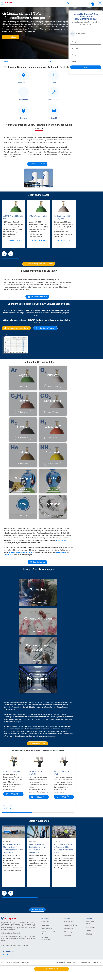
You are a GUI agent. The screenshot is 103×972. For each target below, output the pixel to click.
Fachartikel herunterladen (45, 938)
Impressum (58, 962)
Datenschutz (97, 962)
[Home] (8, 918)
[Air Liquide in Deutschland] (6, 2)
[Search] (68, 3)
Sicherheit (89, 934)
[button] (4, 253)
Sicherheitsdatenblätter (48, 932)
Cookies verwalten (84, 962)
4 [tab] (54, 61)
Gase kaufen (45, 921)
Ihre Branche (45, 925)
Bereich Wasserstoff (63, 734)
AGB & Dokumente (69, 962)
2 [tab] (50, 61)
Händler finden (68, 928)
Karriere (88, 930)
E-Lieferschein (68, 935)
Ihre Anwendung (46, 928)
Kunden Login (68, 921)
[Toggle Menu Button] (2, 3)
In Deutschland (90, 927)
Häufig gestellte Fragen (90, 922)
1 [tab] (48, 61)
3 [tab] (52, 61)
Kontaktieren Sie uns (70, 925)
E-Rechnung (68, 932)
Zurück (6, 61)
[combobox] (68, 3)
